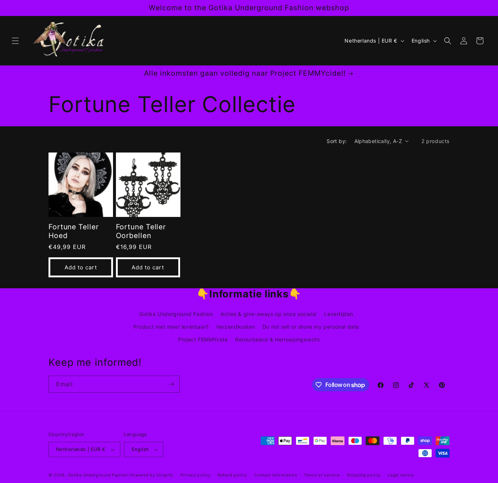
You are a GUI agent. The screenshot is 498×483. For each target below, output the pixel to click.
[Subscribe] (171, 384)
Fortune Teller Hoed (73, 231)
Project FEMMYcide (202, 339)
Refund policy (232, 475)
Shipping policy (364, 475)
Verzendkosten (235, 327)
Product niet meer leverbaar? (171, 327)
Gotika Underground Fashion (176, 314)
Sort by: (337, 141)
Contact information (275, 475)
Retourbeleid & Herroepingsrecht (277, 339)
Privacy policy (195, 475)
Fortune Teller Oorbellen (141, 231)
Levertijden (338, 314)
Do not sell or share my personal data (310, 327)
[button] (15, 41)
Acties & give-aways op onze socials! (269, 314)
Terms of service (321, 475)
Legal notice (400, 475)
